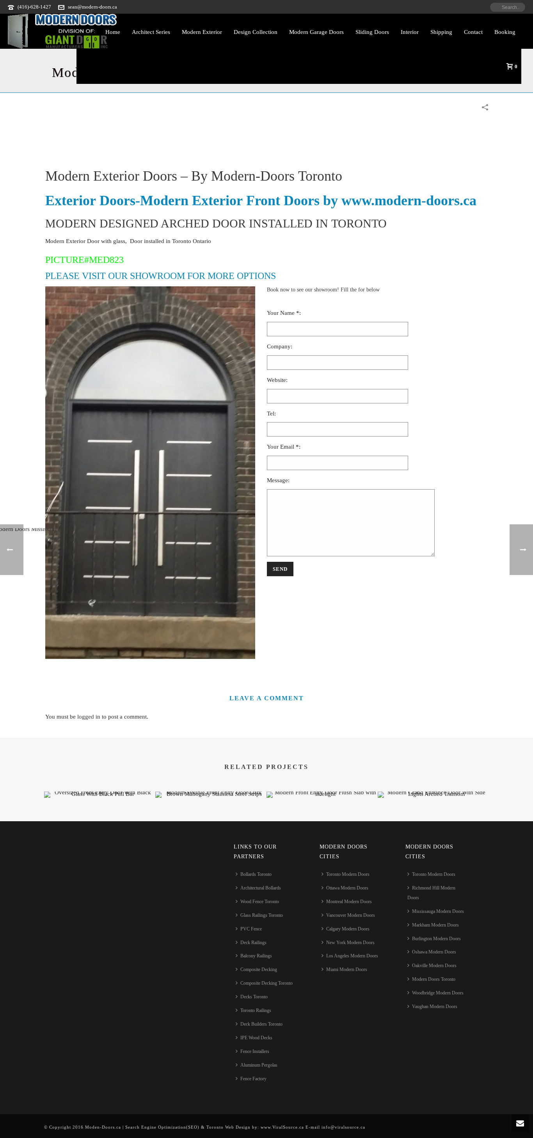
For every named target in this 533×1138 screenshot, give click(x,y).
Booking (504, 32)
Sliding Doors (372, 32)
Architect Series (151, 32)
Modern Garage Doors (316, 32)
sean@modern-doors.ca (92, 7)
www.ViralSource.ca (282, 1127)
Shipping (441, 32)
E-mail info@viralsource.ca (334, 1127)
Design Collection (255, 32)
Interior (410, 32)
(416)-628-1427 (34, 7)
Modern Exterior (202, 32)
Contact (473, 32)
